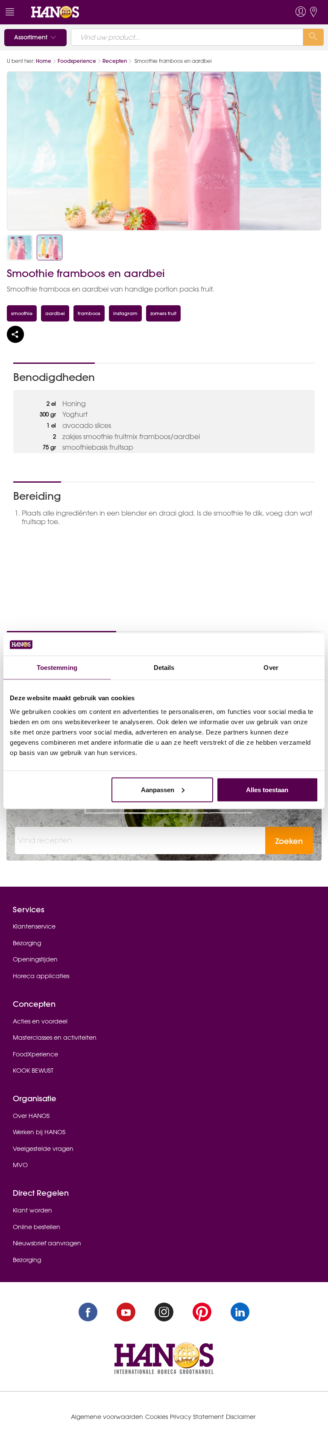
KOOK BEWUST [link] (33, 1070)
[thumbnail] (19, 247)
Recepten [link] (114, 61)
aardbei (55, 313)
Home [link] (43, 61)
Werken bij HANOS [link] (39, 1132)
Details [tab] (164, 667)
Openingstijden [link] (35, 959)
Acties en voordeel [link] (40, 1021)
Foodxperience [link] (77, 61)
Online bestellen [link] (36, 1227)
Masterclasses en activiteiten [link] (55, 1037)
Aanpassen (157, 789)
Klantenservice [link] (34, 926)
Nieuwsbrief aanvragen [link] (47, 1243)
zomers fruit (163, 313)
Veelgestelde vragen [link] (43, 1148)
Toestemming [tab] (57, 667)
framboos (89, 313)
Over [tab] (271, 667)
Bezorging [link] (27, 943)
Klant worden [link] (32, 1210)
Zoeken (289, 841)
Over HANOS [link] (31, 1116)
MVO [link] (20, 1165)
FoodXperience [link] (35, 1054)
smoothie (21, 313)
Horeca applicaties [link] (41, 976)
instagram (125, 313)
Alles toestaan (267, 789)
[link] (55, 11)
